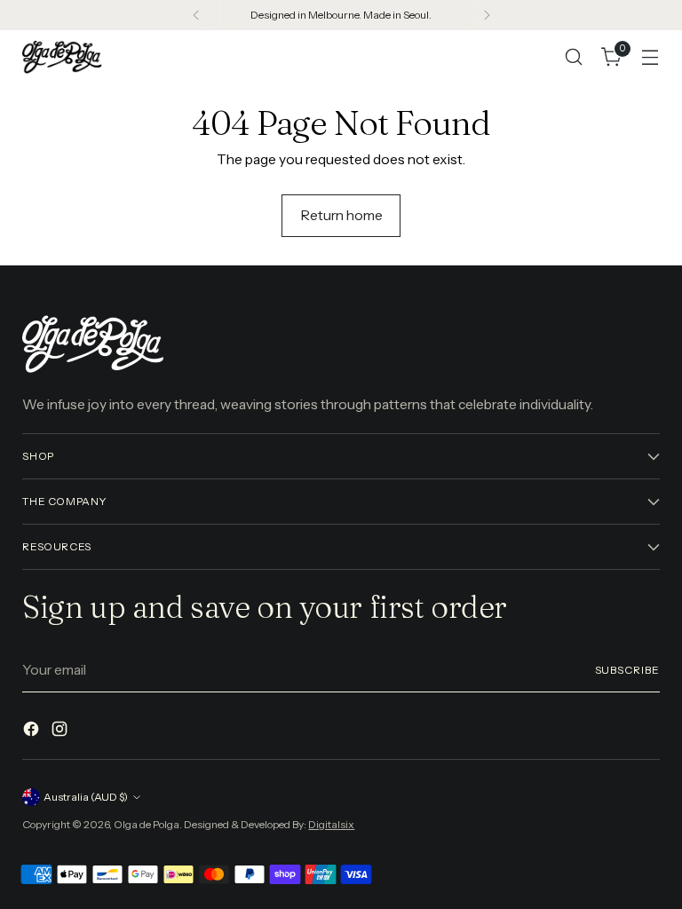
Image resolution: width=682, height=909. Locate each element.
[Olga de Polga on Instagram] (61, 731)
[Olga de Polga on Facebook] (33, 731)
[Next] (486, 15)
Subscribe (627, 669)
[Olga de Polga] (62, 56)
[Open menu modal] (650, 57)
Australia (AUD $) (86, 796)
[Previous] (196, 15)
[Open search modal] (574, 57)
